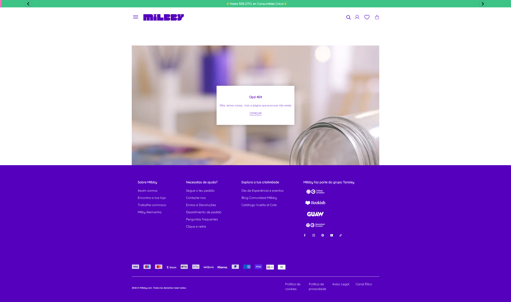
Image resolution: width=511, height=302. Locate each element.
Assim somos (147, 190)
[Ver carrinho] (377, 17)
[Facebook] (304, 235)
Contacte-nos (196, 198)
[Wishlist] (367, 17)
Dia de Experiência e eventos (263, 190)
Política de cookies (292, 286)
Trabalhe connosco (152, 205)
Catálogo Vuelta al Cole (259, 205)
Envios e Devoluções (201, 205)
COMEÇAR (256, 113)
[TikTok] (340, 235)
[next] (482, 4)
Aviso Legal (340, 284)
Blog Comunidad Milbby (259, 198)
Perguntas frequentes (202, 219)
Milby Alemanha (149, 212)
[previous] (29, 4)
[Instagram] (313, 235)
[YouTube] (331, 235)
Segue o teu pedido (200, 190)
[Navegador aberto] (136, 17)
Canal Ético (364, 284)
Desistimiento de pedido (204, 212)
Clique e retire (196, 226)
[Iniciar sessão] (357, 17)
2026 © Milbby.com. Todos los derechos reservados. (159, 287)
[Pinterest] (322, 235)
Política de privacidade (317, 286)
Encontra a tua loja (152, 198)
